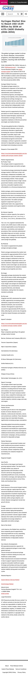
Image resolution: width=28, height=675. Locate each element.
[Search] (18, 14)
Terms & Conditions (20, 669)
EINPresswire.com (10, 67)
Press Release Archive (16, 666)
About (7, 666)
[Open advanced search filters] (21, 14)
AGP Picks (4, 2)
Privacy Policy (22, 672)
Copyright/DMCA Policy (9, 672)
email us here (5, 593)
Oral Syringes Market (7, 584)
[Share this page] (26, 13)
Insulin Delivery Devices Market (10, 579)
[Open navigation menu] (2, 13)
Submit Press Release (8, 669)
